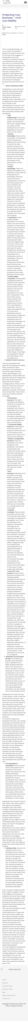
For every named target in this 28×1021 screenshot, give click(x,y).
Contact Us (6, 999)
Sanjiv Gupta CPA (6, 28)
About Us (5, 983)
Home (4, 980)
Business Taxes (7, 989)
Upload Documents (8, 995)
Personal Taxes (7, 986)
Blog (3, 992)
